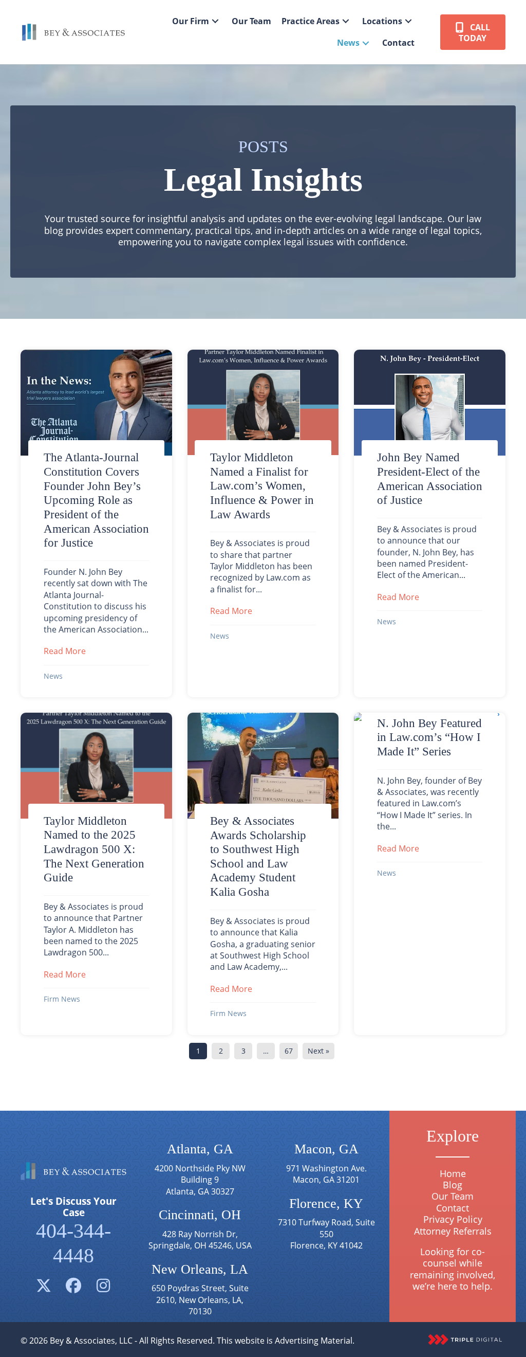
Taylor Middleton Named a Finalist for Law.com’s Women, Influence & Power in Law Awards (262, 485)
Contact (452, 1208)
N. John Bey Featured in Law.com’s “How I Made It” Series (429, 737)
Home (453, 1173)
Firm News (62, 999)
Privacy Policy (452, 1219)
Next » (318, 1051)
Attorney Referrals (453, 1231)
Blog (452, 1185)
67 (289, 1051)
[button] (215, 21)
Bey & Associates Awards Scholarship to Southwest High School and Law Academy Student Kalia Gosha (258, 856)
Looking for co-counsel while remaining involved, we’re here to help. (452, 1268)
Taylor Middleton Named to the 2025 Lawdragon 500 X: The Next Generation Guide (94, 849)
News (53, 676)
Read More (65, 651)
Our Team (452, 1196)
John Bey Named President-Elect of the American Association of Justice (429, 478)
